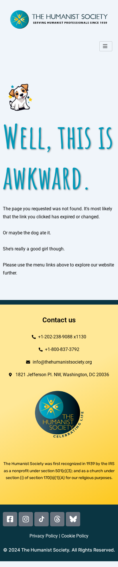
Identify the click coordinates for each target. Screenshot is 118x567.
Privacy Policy (44, 536)
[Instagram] (26, 519)
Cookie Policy (74, 536)
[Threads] (57, 519)
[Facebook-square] (10, 519)
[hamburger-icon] (105, 46)
